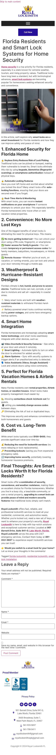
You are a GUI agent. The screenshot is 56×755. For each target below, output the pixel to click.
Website (5, 633)
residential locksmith (37, 556)
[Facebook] (21, 704)
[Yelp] (34, 704)
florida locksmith (17, 556)
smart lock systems (22, 79)
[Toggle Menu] (28, 23)
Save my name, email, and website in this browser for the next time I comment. (27, 646)
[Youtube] (30, 704)
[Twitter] (26, 704)
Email (4, 622)
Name (5, 612)
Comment (7, 579)
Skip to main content (10, 1)
